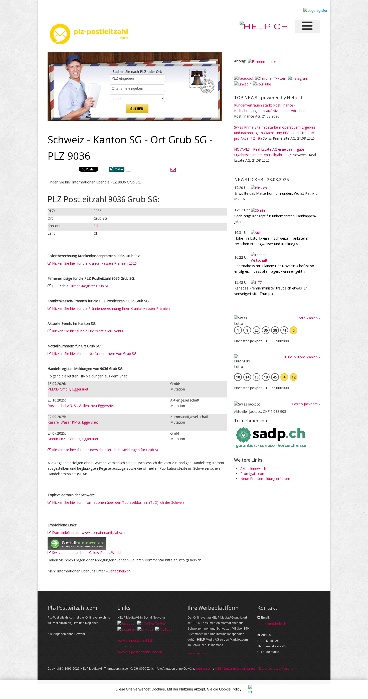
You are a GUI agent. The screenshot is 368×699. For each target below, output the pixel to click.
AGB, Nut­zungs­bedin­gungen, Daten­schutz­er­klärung (254, 668)
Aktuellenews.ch (253, 468)
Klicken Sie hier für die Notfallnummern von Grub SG (93, 353)
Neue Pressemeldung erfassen (265, 478)
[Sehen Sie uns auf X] (271, 78)
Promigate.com (252, 473)
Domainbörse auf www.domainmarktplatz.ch (88, 532)
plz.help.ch (125, 646)
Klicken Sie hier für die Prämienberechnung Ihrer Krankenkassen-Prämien (110, 308)
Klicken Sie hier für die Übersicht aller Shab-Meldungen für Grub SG (105, 449)
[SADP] (271, 437)
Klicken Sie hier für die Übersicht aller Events (87, 331)
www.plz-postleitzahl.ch (135, 640)
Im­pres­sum (204, 668)
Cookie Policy (230, 688)
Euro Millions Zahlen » (302, 357)
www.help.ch (197, 653)
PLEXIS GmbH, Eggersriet (68, 389)
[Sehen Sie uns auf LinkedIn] (243, 83)
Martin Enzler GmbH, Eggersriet (73, 438)
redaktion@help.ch (271, 623)
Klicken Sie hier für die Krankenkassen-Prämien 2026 (94, 263)
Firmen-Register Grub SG (89, 285)
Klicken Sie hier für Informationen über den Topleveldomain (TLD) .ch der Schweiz (117, 502)
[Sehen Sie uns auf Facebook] (244, 78)
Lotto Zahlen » (308, 318)
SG (96, 225)
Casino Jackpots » (306, 404)
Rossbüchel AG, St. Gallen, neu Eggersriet (81, 405)
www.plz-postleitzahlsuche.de (140, 652)
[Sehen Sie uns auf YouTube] (262, 83)
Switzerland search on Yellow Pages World (86, 552)
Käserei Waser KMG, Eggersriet (73, 422)
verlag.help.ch (119, 571)
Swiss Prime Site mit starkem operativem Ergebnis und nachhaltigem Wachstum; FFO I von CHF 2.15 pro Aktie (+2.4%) (274, 133)
